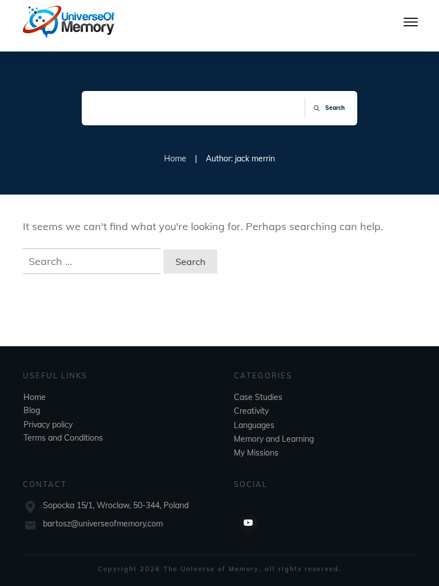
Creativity (251, 411)
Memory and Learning (274, 439)
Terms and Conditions (63, 438)
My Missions (256, 453)
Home (34, 397)
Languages (254, 425)
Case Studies (258, 397)
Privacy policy (48, 424)
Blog (31, 410)
